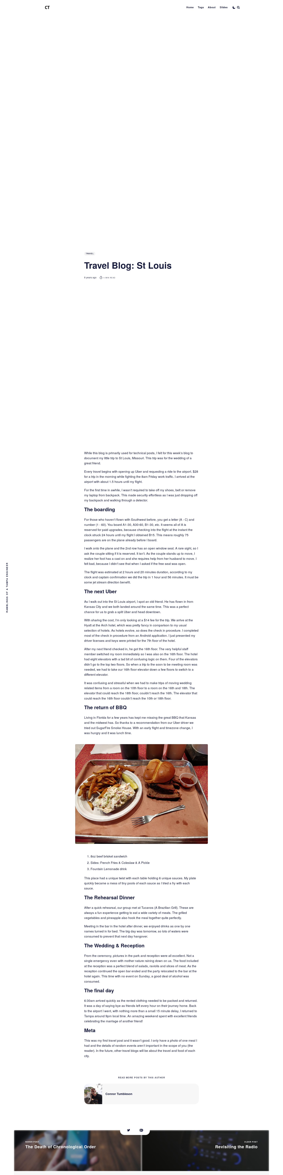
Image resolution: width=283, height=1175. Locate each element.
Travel (90, 253)
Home (190, 7)
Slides (224, 7)
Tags (201, 7)
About (212, 7)
